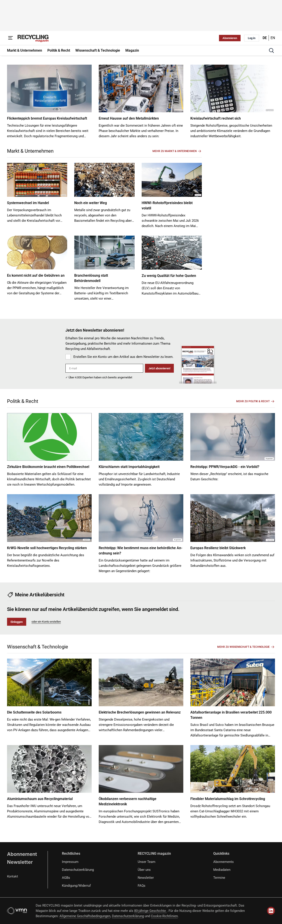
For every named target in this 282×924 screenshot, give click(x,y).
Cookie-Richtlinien (164, 916)
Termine (219, 878)
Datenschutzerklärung (78, 870)
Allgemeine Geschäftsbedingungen (84, 916)
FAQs (141, 886)
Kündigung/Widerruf (76, 886)
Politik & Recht (22, 401)
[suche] (271, 50)
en (273, 38)
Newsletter (20, 862)
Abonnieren (230, 38)
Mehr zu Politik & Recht (253, 401)
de (265, 38)
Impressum (70, 862)
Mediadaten (221, 870)
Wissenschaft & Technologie (37, 647)
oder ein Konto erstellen (46, 621)
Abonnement (22, 854)
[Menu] (10, 38)
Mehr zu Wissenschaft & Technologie (243, 646)
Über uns (144, 870)
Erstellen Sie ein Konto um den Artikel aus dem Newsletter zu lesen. (123, 357)
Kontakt (12, 876)
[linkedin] (271, 911)
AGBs (66, 878)
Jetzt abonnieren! (159, 368)
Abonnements (223, 862)
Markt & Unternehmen (30, 151)
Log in (251, 38)
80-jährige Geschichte (150, 911)
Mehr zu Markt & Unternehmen (174, 151)
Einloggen (17, 622)
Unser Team (146, 862)
